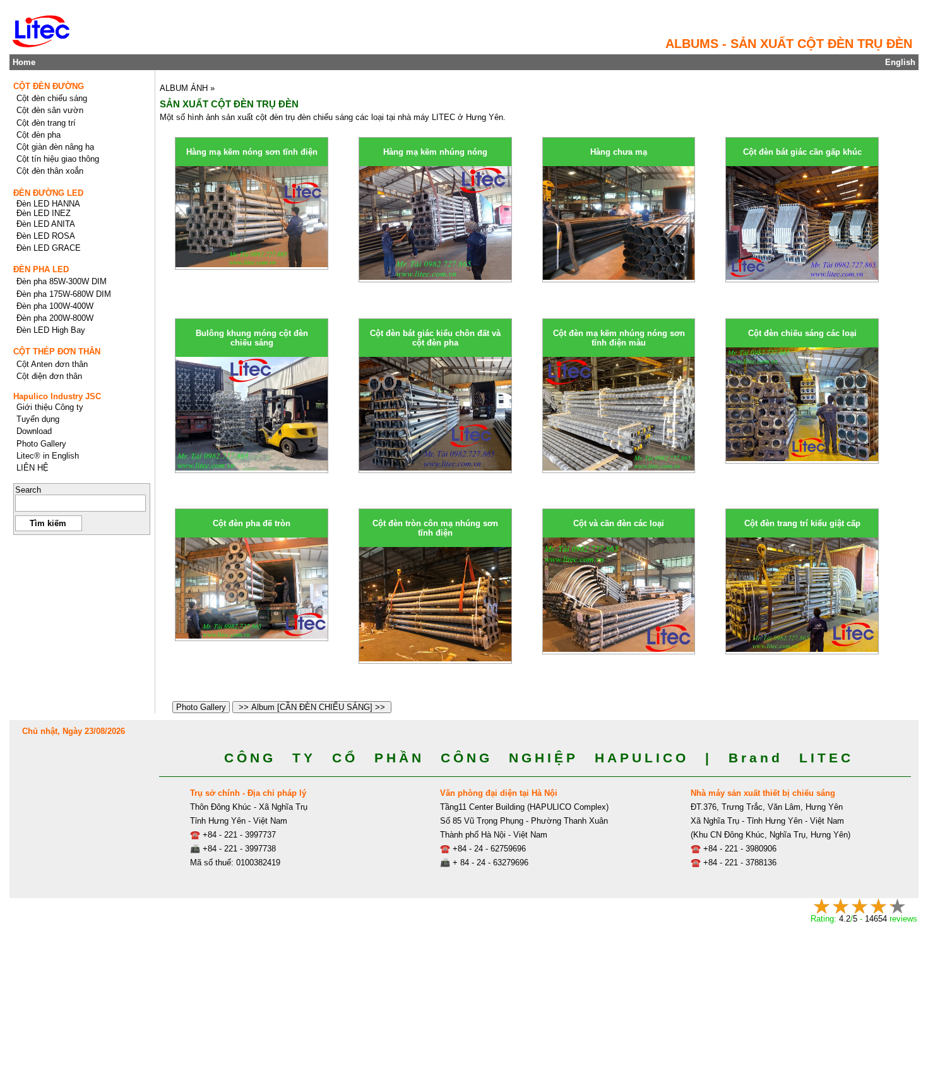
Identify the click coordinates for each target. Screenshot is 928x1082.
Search (28, 490)
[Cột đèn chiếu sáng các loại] (802, 458)
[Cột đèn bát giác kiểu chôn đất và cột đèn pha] (435, 467)
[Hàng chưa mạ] (619, 277)
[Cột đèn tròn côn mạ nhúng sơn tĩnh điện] (435, 658)
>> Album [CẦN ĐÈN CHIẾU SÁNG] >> (312, 707)
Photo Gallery (201, 707)
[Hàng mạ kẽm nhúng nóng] (435, 277)
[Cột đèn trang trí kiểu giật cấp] (802, 649)
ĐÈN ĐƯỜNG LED (48, 193)
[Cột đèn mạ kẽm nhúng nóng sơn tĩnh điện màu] (619, 467)
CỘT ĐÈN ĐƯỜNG (48, 86)
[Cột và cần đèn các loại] (619, 649)
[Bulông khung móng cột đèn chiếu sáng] (251, 467)
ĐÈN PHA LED (41, 269)
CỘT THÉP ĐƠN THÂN (56, 351)
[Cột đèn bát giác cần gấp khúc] (802, 277)
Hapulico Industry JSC (57, 396)
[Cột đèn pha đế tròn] (251, 635)
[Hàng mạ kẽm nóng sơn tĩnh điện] (251, 264)
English (900, 62)
